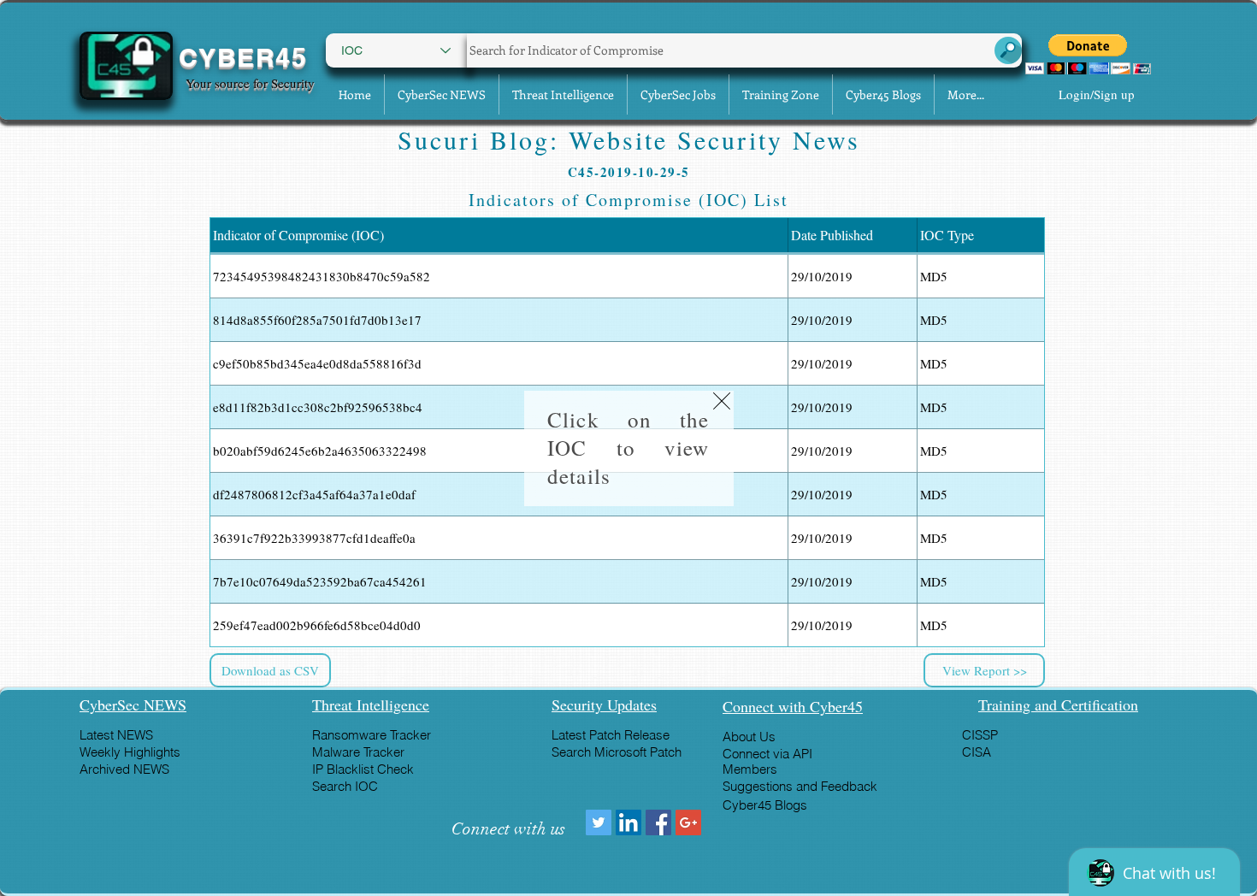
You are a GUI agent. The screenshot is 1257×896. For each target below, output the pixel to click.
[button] (721, 401)
